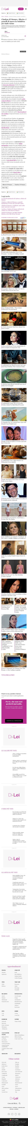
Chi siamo (6, 1125)
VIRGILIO (6, 1121)
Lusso (3, 1086)
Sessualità (17, 989)
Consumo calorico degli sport (7, 1049)
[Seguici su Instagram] (19, 1114)
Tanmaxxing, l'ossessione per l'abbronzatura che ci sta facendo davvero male (19, 890)
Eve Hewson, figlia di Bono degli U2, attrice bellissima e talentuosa (19, 769)
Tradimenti (4, 1073)
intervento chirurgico (9, 85)
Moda (3, 984)
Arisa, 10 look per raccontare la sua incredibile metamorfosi (19, 755)
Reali (16, 972)
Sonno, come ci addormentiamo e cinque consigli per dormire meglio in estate (19, 841)
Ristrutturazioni (18, 1001)
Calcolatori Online (5, 1033)
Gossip (3, 1077)
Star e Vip (4, 187)
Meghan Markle (18, 976)
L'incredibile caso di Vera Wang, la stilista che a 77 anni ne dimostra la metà (19, 776)
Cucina (16, 1013)
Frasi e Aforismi (5, 1025)
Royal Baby (17, 1090)
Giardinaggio (17, 1003)
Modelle (3, 1069)
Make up (17, 1062)
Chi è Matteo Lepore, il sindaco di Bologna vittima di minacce (19, 904)
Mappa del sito (21, 1107)
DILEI (15, 1122)
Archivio (16, 1109)
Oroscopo (5, 1053)
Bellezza (3, 986)
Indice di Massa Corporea (5, 1037)
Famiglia (17, 1064)
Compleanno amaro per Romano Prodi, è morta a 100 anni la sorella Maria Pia (20, 884)
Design (16, 998)
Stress (16, 1086)
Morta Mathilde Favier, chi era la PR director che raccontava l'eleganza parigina (19, 877)
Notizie (17, 1019)
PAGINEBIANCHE (6, 1122)
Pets (3, 1011)
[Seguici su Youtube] (16, 1114)
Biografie (4, 1079)
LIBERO (3, 1121)
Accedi (21, 9)
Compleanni (4, 1075)
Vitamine (17, 1081)
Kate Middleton (18, 974)
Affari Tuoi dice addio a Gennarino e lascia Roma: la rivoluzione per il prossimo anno (19, 955)
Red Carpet (4, 1071)
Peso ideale (4, 1040)
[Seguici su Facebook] (9, 1114)
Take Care (17, 982)
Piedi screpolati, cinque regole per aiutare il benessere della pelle (18, 834)
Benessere (17, 984)
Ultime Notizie (18, 1021)
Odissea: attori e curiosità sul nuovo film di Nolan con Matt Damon (19, 762)
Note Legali (11, 1125)
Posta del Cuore (5, 1001)
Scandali (4, 1084)
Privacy (16, 1125)
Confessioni (4, 1081)
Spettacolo (4, 974)
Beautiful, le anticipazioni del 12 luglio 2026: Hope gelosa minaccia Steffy (19, 948)
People (4, 970)
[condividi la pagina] (25, 36)
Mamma (3, 998)
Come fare (17, 1015)
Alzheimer (17, 1079)
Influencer (4, 1064)
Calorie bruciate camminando (5, 1046)
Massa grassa (4, 1041)
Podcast (17, 1033)
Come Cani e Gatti (19, 1038)
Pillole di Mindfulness (19, 1035)
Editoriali (4, 1021)
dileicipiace (4, 1027)
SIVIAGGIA (18, 1122)
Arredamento (18, 999)
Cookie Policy (21, 1125)
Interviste (4, 1023)
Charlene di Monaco (8, 57)
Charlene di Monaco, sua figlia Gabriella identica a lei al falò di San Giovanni (11, 213)
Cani (3, 1013)
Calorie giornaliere (6, 1043)
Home (2, 16)
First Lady (4, 1062)
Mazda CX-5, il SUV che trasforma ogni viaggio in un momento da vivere (19, 820)
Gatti (3, 1015)
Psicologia (17, 988)
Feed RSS (11, 1109)
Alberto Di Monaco (7, 184)
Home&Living (18, 993)
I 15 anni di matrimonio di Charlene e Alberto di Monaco (13, 199)
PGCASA (24, 1121)
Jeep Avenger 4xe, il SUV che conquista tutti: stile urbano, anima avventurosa (19, 813)
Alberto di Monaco (18, 57)
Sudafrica (3, 58)
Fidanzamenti (5, 1082)
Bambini (17, 1066)
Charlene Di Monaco (20, 184)
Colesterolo (17, 1077)
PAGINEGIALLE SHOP (19, 1121)
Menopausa (17, 1073)
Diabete (17, 1075)
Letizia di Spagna (18, 978)
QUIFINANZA (23, 1122)
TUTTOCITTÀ (11, 1122)
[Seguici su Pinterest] (12, 1114)
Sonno (16, 1084)
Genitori (17, 1068)
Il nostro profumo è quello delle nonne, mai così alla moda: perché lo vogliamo (19, 897)
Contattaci (14, 1107)
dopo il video (16, 172)
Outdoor (16, 1005)
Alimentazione (18, 1088)
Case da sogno (18, 996)
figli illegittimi (5, 127)
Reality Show (5, 1066)
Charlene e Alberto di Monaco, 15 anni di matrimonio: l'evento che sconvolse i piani (12, 202)
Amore (3, 996)
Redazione (18, 1053)
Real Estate (17, 1007)
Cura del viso (5, 1092)
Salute (16, 986)
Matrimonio (4, 999)
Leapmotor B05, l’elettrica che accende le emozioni (19, 826)
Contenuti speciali (7, 1107)
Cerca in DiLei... (13, 1103)
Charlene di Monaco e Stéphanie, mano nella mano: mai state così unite (13, 206)
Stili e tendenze (5, 1088)
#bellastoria (4, 1029)
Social (3, 1068)
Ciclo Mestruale (18, 1071)
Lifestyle (6, 16)
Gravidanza (17, 1069)
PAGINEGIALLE (11, 1121)
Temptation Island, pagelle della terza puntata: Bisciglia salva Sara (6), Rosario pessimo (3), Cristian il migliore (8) (19, 941)
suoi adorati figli (11, 160)
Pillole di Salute (18, 1037)
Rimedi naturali (18, 1082)
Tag (16, 1092)
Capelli (3, 1090)
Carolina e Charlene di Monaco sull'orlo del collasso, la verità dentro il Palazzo (12, 209)
